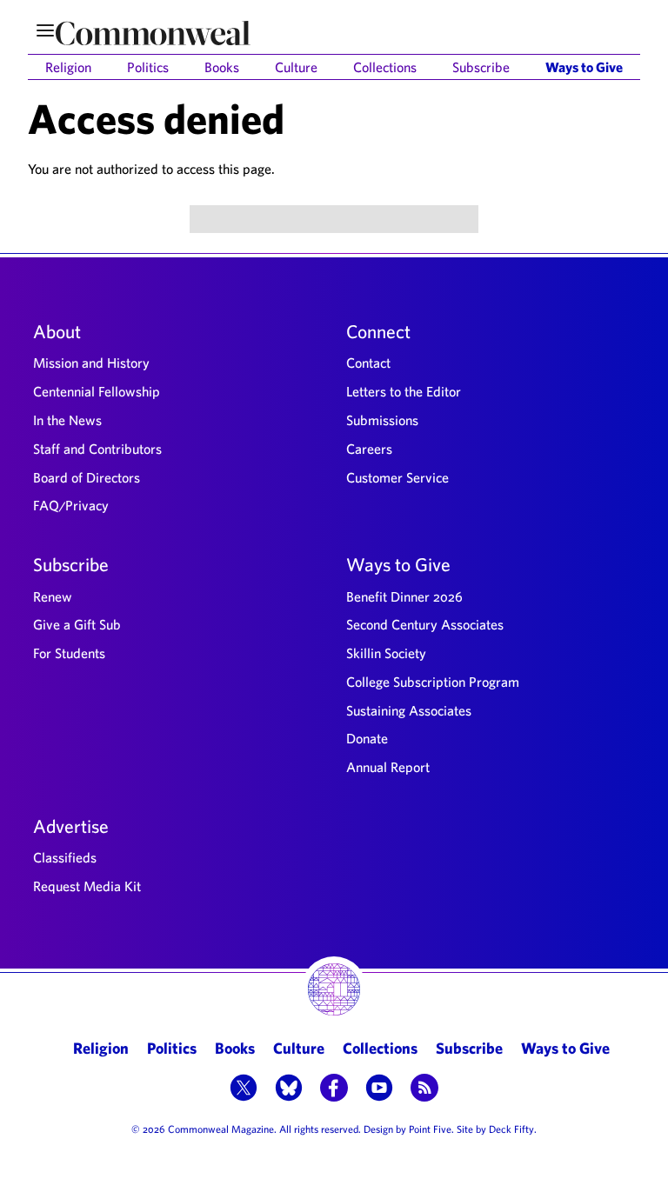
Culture (296, 67)
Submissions (382, 420)
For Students (69, 653)
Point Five (430, 1128)
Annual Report (388, 767)
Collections (385, 67)
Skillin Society (386, 653)
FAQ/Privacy (71, 505)
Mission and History (91, 362)
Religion (68, 67)
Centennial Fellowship (96, 391)
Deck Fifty (511, 1128)
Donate (367, 738)
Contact (368, 362)
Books (221, 67)
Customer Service (397, 477)
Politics (148, 67)
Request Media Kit (87, 886)
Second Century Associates (425, 624)
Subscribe (481, 67)
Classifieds (65, 857)
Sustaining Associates (408, 710)
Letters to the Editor (403, 391)
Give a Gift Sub (77, 624)
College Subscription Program (432, 681)
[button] (243, 1089)
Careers (369, 448)
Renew (52, 596)
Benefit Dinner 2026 (404, 596)
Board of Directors (86, 477)
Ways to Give (584, 67)
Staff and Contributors (97, 448)
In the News (67, 420)
